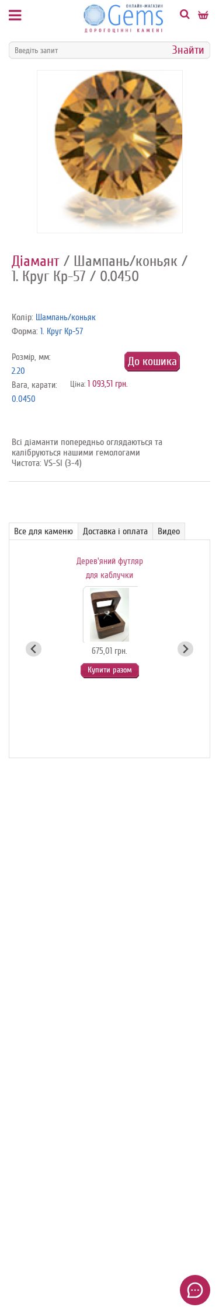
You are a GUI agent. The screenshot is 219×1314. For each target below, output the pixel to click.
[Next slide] (185, 649)
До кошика (152, 361)
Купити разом (110, 669)
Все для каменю (43, 531)
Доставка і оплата (115, 531)
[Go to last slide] (33, 649)
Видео (169, 531)
